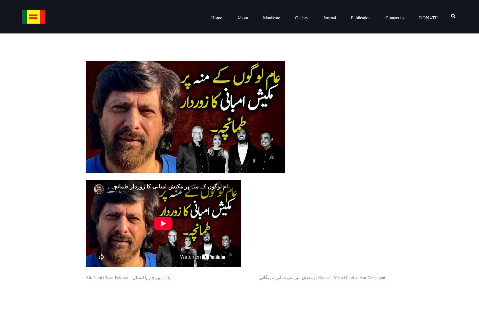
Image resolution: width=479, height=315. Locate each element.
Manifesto (271, 17)
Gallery (301, 17)
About (242, 17)
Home (216, 17)
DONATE (428, 17)
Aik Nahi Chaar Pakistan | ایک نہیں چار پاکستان (129, 277)
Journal (329, 17)
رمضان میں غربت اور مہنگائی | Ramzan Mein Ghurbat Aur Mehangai (322, 277)
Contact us (395, 17)
